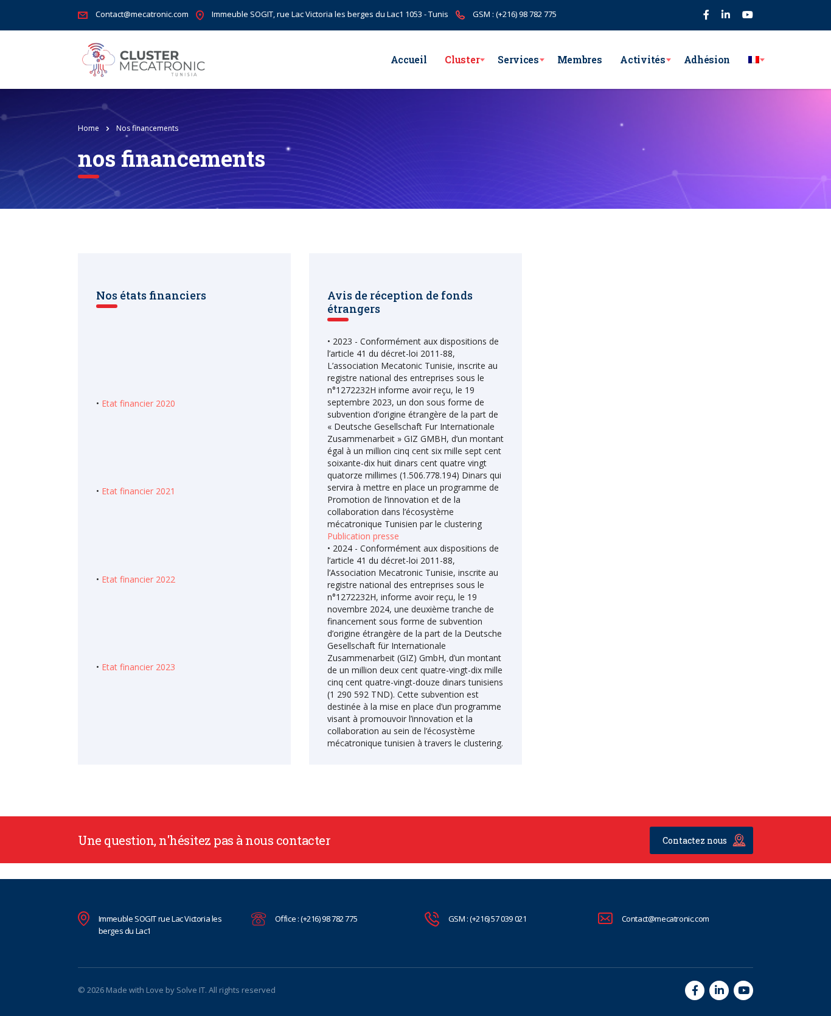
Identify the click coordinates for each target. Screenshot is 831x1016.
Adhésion (707, 59)
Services (518, 59)
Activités (642, 59)
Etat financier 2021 (138, 491)
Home (88, 128)
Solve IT (190, 989)
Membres (579, 59)
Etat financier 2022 (138, 579)
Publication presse (363, 536)
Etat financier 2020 (138, 403)
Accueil (409, 59)
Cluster (462, 59)
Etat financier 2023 (138, 667)
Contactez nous (694, 840)
